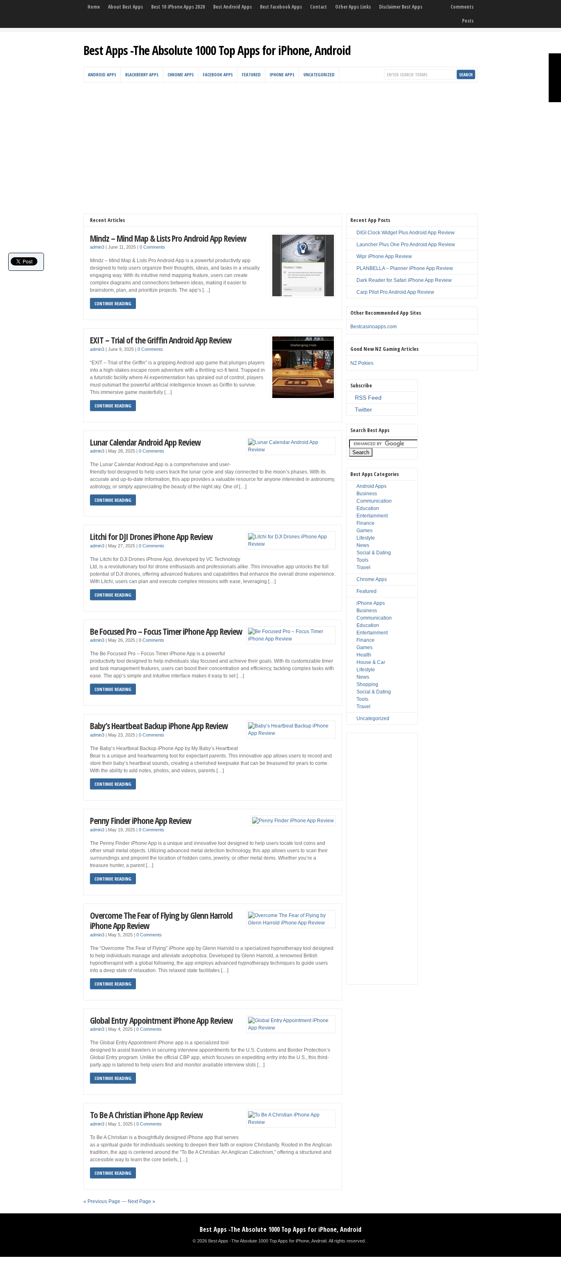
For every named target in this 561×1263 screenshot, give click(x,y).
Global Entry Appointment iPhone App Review (161, 1020)
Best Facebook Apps (281, 6)
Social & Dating (373, 553)
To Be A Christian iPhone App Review (146, 1115)
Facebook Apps (218, 74)
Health (363, 655)
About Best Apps (125, 6)
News (362, 545)
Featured (251, 74)
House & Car (370, 662)
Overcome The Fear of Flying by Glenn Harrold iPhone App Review (161, 920)
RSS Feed (368, 397)
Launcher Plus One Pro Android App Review (405, 244)
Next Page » (141, 1201)
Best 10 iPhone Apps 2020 (178, 6)
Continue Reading (112, 303)
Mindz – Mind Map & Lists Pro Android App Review (168, 238)
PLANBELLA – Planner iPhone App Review (404, 268)
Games (364, 530)
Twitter (363, 409)
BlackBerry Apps (142, 74)
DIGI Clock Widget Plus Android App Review (405, 233)
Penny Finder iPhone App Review (140, 820)
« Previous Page (101, 1201)
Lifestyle (365, 538)
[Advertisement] (280, 144)
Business (366, 494)
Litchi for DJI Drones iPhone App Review (151, 536)
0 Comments (152, 247)
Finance (365, 523)
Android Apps (102, 74)
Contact (318, 6)
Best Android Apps (232, 6)
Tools (362, 560)
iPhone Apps (282, 74)
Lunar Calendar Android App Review (145, 442)
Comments (462, 6)
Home (93, 6)
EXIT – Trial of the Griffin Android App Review (160, 340)
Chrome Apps (181, 74)
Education (367, 508)
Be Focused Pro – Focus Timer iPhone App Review (166, 631)
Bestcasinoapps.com (373, 326)
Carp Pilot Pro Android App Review (395, 292)
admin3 (97, 247)
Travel (363, 567)
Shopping (367, 684)
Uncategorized (319, 74)
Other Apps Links (353, 6)
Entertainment (372, 516)
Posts (468, 20)
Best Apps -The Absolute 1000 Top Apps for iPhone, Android (217, 50)
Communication (374, 501)
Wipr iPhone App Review (384, 256)
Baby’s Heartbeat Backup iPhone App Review (159, 726)
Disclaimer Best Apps (400, 6)
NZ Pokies (361, 363)
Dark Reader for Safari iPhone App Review (404, 280)
